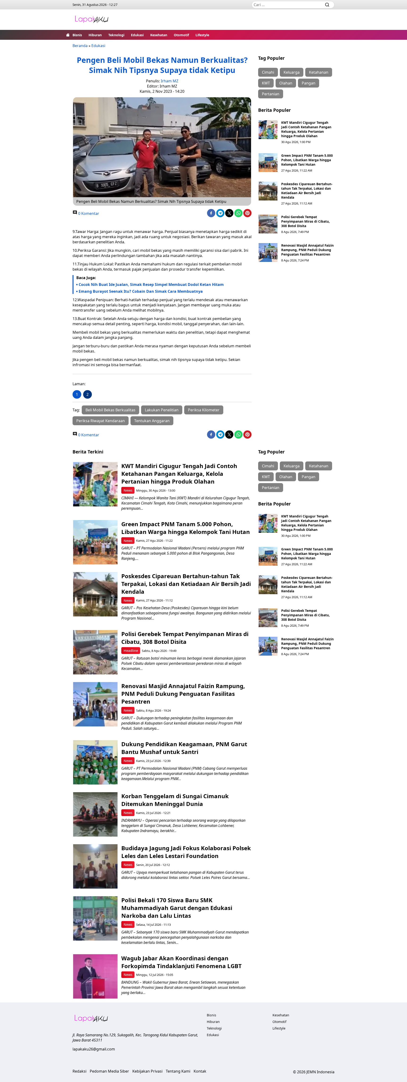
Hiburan (95, 35)
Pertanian (270, 93)
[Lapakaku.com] (91, 19)
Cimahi (268, 72)
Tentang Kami (178, 1071)
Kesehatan (158, 35)
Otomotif (181, 35)
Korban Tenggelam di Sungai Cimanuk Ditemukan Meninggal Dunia (175, 800)
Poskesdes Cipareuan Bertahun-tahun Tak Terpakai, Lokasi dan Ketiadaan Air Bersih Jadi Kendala (306, 191)
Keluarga (292, 72)
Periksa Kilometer (204, 410)
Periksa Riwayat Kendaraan (100, 420)
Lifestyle (202, 35)
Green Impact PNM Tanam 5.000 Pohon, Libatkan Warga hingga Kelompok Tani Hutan (307, 160)
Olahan (285, 83)
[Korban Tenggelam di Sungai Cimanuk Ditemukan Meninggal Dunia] (95, 814)
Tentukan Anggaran (152, 420)
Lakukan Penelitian (162, 410)
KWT (266, 83)
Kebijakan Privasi (147, 1071)
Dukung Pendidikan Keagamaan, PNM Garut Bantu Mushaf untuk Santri (184, 748)
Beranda (80, 45)
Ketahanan (318, 72)
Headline (131, 650)
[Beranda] (68, 35)
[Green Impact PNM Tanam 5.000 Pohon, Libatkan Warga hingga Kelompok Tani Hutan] (268, 162)
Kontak (200, 1071)
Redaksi (79, 1071)
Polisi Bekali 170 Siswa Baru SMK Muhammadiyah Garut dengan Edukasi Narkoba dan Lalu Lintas (176, 907)
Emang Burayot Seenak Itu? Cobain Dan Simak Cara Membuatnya (141, 291)
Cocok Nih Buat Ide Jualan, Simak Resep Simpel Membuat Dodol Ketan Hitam (151, 284)
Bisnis (77, 35)
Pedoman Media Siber (109, 1071)
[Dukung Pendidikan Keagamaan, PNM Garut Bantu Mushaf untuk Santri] (95, 762)
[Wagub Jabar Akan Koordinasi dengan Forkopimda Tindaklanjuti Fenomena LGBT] (95, 976)
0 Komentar (88, 213)
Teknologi (116, 35)
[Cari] (327, 4)
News (128, 490)
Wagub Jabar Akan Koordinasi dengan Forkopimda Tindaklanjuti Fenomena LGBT (181, 962)
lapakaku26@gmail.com (94, 1049)
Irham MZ (169, 81)
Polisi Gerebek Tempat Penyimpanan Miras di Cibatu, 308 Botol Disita (305, 221)
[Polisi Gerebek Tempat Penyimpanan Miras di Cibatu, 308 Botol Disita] (268, 224)
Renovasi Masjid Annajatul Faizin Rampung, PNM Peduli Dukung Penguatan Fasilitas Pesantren (307, 249)
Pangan (308, 83)
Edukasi (137, 35)
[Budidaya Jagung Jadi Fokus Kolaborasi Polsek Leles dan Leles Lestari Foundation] (95, 866)
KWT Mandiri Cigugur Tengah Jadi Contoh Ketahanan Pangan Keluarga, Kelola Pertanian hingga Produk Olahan (306, 129)
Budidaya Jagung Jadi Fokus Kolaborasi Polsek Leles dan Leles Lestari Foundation (186, 852)
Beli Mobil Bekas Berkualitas (110, 410)
